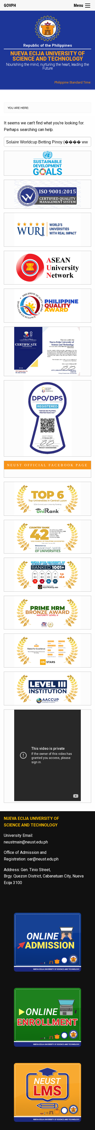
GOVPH (10, 5)
